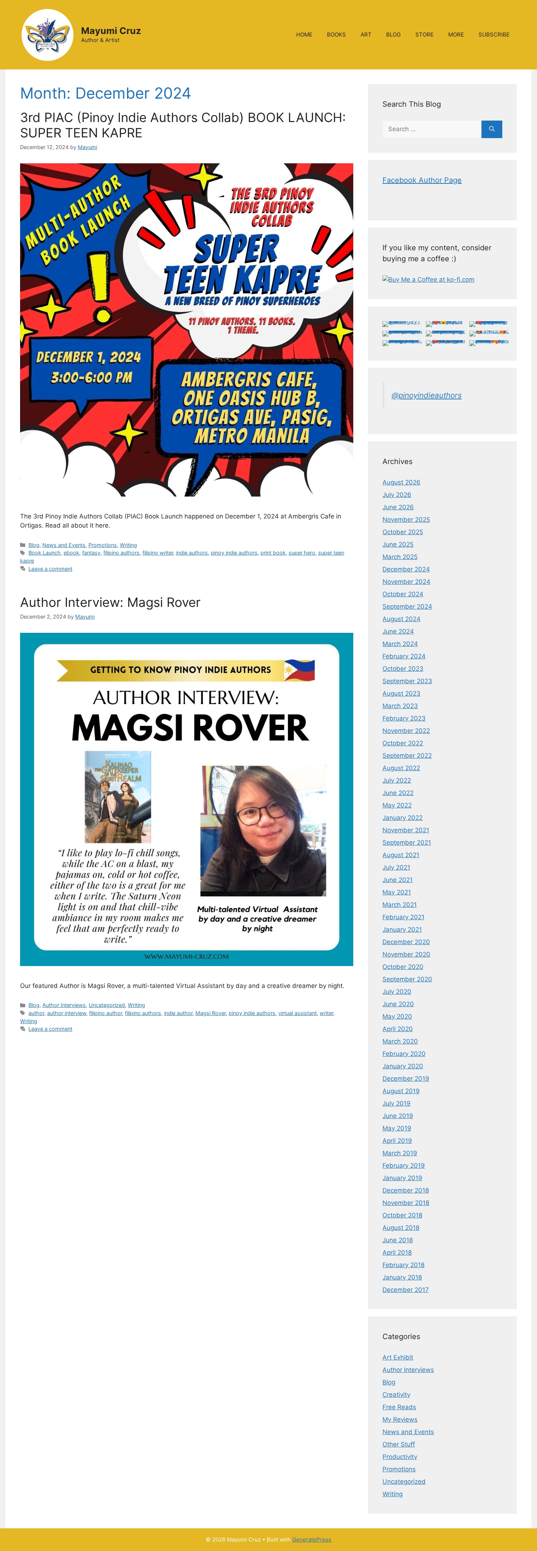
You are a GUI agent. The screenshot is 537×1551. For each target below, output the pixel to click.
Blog (33, 545)
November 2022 (406, 730)
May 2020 (397, 1016)
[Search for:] (431, 129)
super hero (302, 553)
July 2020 (396, 991)
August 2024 (401, 619)
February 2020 (404, 1053)
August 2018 (400, 1227)
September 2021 (406, 842)
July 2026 (396, 494)
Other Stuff (398, 1444)
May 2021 (396, 892)
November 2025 (406, 519)
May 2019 (396, 1128)
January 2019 (402, 1178)
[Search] (491, 129)
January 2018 (402, 1277)
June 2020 (398, 1004)
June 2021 (397, 879)
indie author (178, 1013)
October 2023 (402, 668)
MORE (456, 34)
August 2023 (401, 693)
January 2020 (402, 1066)
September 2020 (407, 979)
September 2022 (407, 755)
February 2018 (403, 1265)
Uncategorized (107, 1005)
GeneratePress (311, 1539)
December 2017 (405, 1289)
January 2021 (402, 929)
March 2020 (400, 1041)
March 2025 (400, 556)
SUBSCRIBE (494, 34)
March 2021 (399, 904)
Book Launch (44, 553)
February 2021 (403, 917)
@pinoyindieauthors (427, 395)
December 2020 (406, 942)
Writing (128, 545)
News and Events (63, 545)
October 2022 (402, 743)
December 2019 (405, 1078)
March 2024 (400, 643)
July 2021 (396, 867)
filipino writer (157, 553)
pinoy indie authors (234, 553)
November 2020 (406, 954)
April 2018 (397, 1252)
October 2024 (402, 594)
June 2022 (398, 793)
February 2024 (404, 656)
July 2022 (396, 780)
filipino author (105, 1013)
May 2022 (397, 805)
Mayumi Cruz (111, 30)
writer (326, 1013)
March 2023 (400, 706)
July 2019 (396, 1103)
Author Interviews (64, 1005)
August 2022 (401, 768)
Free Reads (399, 1407)
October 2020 (402, 966)
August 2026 (401, 482)
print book (273, 553)
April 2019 (397, 1140)
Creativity (396, 1394)
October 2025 (402, 532)
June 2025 (398, 544)
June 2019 (397, 1115)
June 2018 (397, 1240)
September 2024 (407, 606)
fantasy (91, 553)
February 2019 (403, 1165)
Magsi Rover (210, 1013)
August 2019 (401, 1091)
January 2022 (402, 817)
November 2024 (406, 581)
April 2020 (397, 1029)
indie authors (192, 553)
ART (366, 34)
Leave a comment (50, 569)
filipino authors (121, 553)
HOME (304, 34)
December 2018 (405, 1190)
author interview (66, 1013)
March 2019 (399, 1153)
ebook (71, 553)
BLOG (393, 34)
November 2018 (405, 1202)
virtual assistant (297, 1013)
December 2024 (406, 569)
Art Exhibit (397, 1357)
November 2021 (405, 830)
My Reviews (400, 1419)
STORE (424, 34)
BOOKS (336, 34)
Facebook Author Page (422, 180)
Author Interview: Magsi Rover (110, 602)
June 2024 (398, 631)
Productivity (399, 1456)
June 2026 (398, 507)
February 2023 (404, 718)
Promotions (102, 545)
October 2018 (402, 1215)
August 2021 (400, 855)
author (36, 1013)
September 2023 (407, 681)
